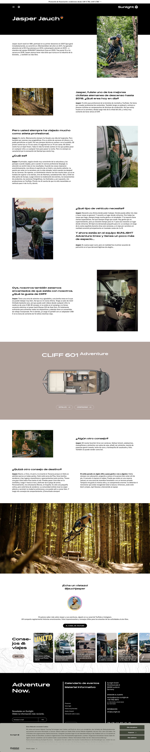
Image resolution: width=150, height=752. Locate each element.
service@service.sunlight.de (117, 697)
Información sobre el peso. (72, 714)
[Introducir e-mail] (25, 721)
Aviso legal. (68, 706)
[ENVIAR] (42, 720)
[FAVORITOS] (19, 7)
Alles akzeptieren (132, 727)
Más (16, 656)
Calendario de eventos (82, 683)
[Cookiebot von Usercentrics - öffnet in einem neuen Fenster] (14, 748)
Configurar (82, 407)
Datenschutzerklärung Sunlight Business (39, 740)
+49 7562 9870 (113, 699)
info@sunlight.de (113, 712)
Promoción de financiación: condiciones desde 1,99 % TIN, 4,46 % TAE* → (75, 2)
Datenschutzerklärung (99, 737)
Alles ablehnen (132, 737)
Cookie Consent (69, 711)
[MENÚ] (13, 7)
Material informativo (80, 687)
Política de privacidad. (71, 708)
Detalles (63, 407)
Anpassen (131, 732)
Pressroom (68, 703)
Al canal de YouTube (75, 626)
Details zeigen (30, 748)
